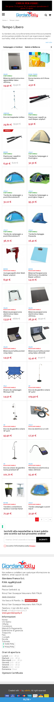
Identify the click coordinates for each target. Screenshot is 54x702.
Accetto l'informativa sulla (20, 546)
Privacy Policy (9, 647)
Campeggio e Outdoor (13, 47)
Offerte (5, 624)
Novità (5, 639)
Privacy (32, 546)
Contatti (5, 637)
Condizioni (7, 626)
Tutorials (6, 641)
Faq (3, 635)
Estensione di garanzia (12, 630)
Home (4, 20)
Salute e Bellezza (32, 47)
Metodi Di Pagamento (12, 628)
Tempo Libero (14, 20)
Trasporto (6, 633)
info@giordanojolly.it (17, 610)
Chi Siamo (6, 622)
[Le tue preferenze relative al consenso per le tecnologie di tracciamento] (2, 526)
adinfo (27, 690)
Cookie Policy (9, 644)
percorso (30, 600)
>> (50, 519)
